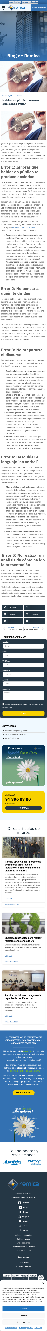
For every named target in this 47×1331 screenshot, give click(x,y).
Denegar (23, 1315)
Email (5, 652)
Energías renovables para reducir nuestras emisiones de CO (23, 939)
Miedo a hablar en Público (23, 227)
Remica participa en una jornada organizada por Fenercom (23, 997)
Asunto (5, 680)
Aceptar (23, 1308)
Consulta (6, 689)
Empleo (19, 96)
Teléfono (6, 661)
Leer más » (9, 899)
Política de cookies (11, 1328)
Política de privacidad (26, 1328)
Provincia (6, 670)
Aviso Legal (38, 1328)
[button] (43, 1283)
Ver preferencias (23, 1322)
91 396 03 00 (18, 799)
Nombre (6, 642)
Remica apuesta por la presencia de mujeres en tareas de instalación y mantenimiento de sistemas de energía (23, 866)
